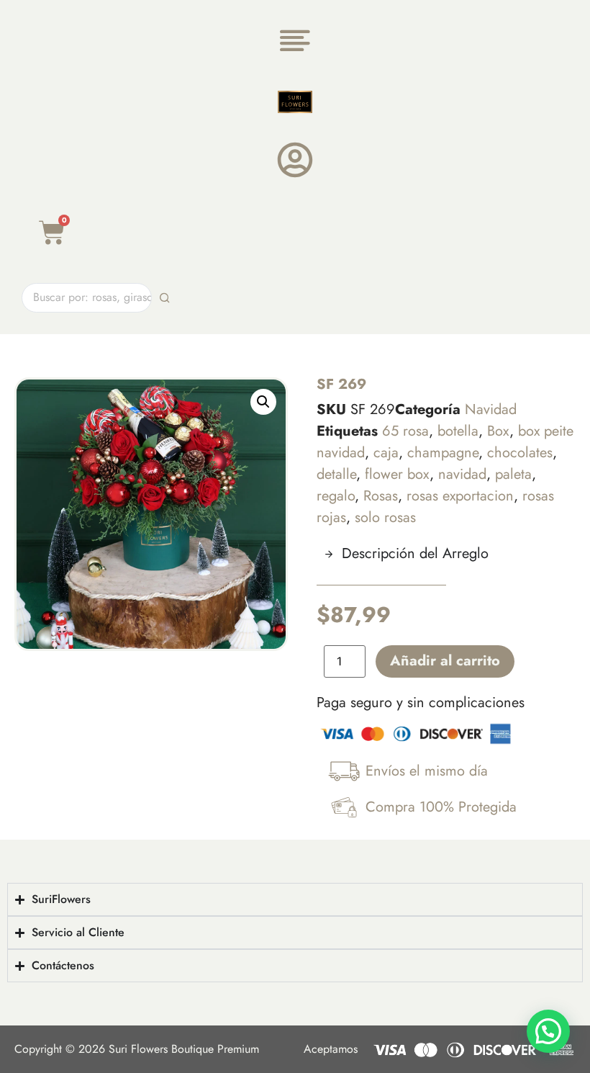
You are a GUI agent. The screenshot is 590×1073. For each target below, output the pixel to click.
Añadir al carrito (445, 660)
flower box (397, 474)
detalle (336, 474)
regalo (336, 495)
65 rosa (405, 431)
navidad (462, 474)
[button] (263, 402)
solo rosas (385, 517)
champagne (442, 452)
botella (457, 431)
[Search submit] (165, 298)
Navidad (491, 409)
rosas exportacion (460, 495)
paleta (513, 474)
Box (498, 431)
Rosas (380, 495)
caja (386, 452)
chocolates (520, 452)
